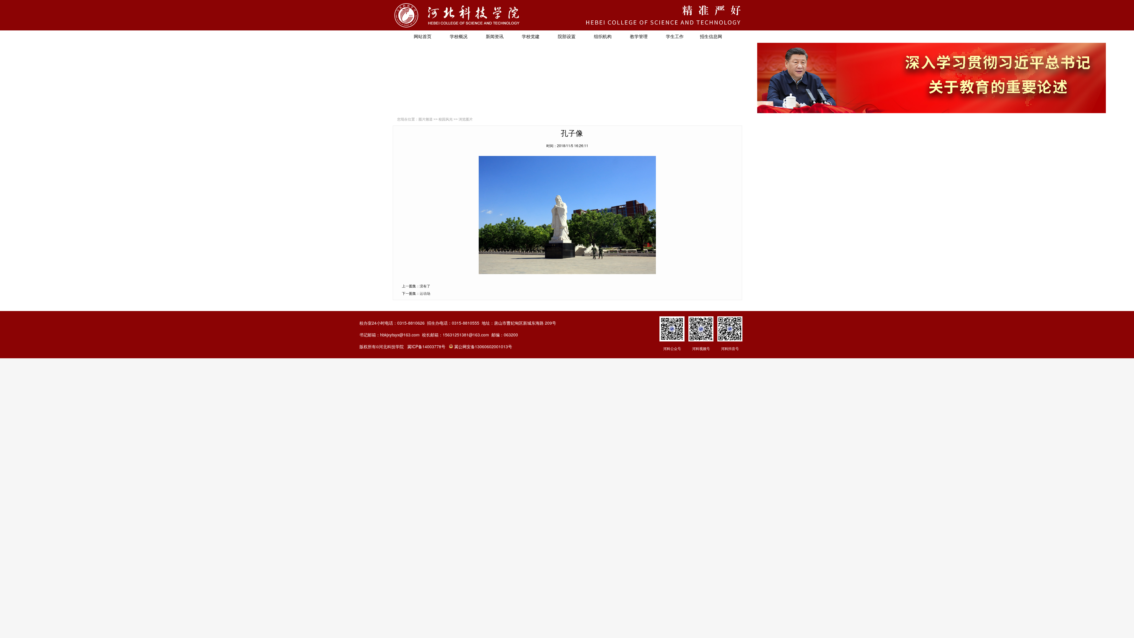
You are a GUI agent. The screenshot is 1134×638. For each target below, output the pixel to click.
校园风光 (446, 119)
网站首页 (422, 36)
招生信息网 (711, 36)
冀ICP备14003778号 (426, 346)
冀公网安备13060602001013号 (483, 346)
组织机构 (603, 36)
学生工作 (675, 36)
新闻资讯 (495, 36)
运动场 (425, 293)
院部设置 (567, 36)
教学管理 (639, 36)
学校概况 (458, 36)
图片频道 (425, 119)
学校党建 (531, 36)
